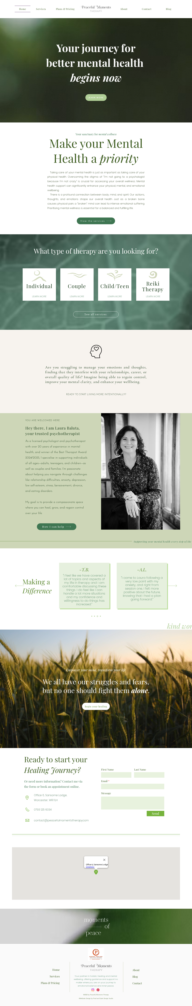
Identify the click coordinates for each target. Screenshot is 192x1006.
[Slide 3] (97, 616)
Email (104, 781)
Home (56, 970)
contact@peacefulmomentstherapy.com (61, 820)
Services (55, 976)
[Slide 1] (92, 616)
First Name (107, 769)
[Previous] (19, 585)
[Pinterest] (98, 990)
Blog (135, 976)
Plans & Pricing (50, 983)
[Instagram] (93, 990)
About (136, 970)
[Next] (172, 585)
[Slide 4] (100, 616)
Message (106, 793)
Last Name (140, 769)
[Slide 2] (94, 616)
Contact (137, 983)
